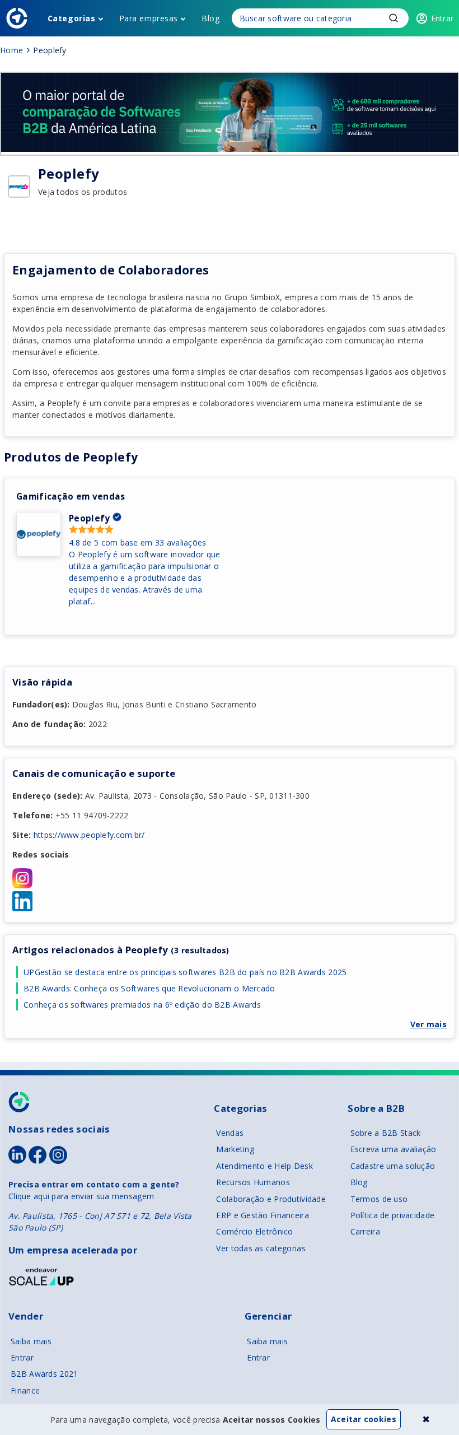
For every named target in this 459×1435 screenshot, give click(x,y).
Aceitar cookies (363, 1419)
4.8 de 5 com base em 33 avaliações (138, 542)
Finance (25, 1390)
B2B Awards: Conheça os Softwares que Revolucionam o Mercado (149, 988)
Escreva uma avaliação (393, 1149)
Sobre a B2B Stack (385, 1133)
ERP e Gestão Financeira (262, 1215)
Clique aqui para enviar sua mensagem (81, 1196)
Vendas (229, 1133)
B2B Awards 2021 (44, 1373)
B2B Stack (19, 1102)
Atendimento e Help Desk (264, 1166)
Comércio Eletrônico (254, 1231)
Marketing (235, 1149)
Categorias (72, 18)
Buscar (393, 18)
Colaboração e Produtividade (271, 1199)
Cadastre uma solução (392, 1166)
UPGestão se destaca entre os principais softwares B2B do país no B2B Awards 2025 (186, 972)
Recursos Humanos (252, 1182)
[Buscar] (320, 18)
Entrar (22, 1357)
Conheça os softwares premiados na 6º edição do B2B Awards (142, 1004)
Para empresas (148, 18)
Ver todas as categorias (260, 1248)
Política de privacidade (392, 1215)
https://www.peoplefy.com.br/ (89, 835)
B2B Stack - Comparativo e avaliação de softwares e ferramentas (17, 18)
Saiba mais (31, 1341)
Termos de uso (379, 1199)
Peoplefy (89, 518)
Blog (210, 18)
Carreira (365, 1231)
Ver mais (428, 1024)
